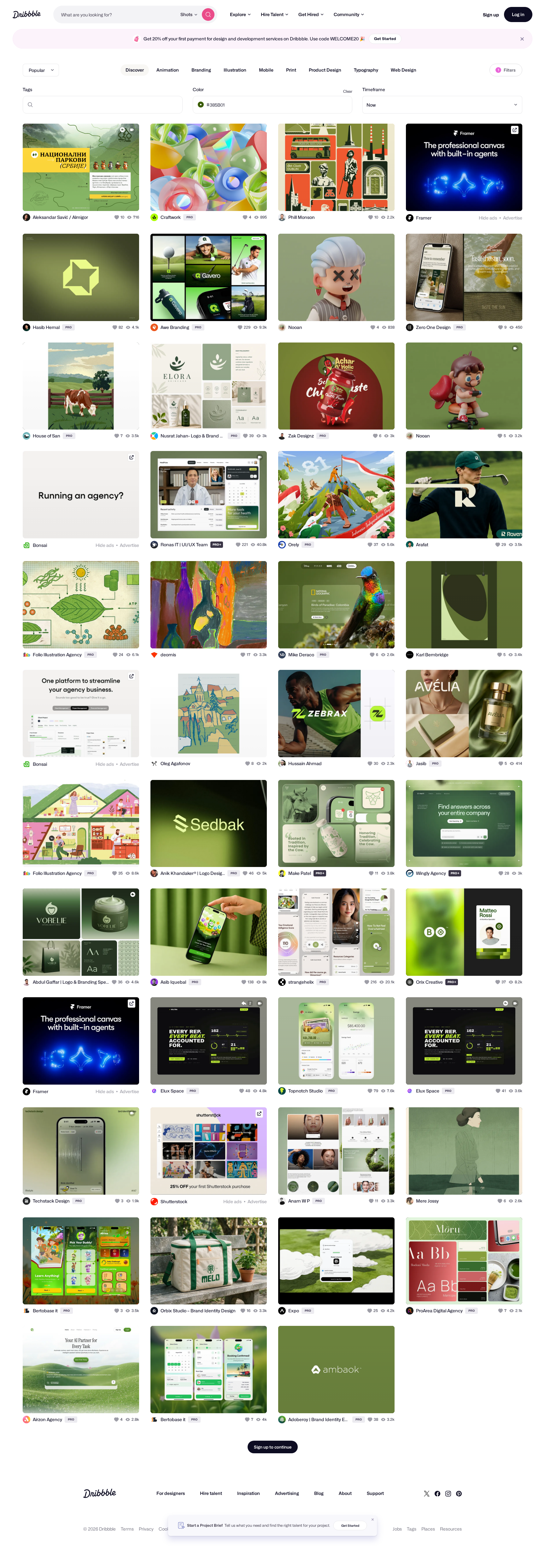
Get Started (385, 38)
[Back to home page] (27, 14)
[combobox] (115, 14)
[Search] (208, 14)
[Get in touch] (102, 199)
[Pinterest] (459, 1493)
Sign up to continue (272, 1446)
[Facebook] (437, 1493)
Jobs (397, 1528)
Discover (135, 70)
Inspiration (248, 1493)
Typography (366, 70)
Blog (319, 1493)
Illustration (235, 70)
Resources (451, 1528)
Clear (347, 91)
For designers (170, 1493)
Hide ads (488, 217)
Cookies (167, 1528)
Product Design (325, 70)
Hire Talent (272, 14)
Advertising (287, 1493)
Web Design (403, 70)
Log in (518, 14)
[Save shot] (114, 199)
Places (428, 1528)
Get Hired (308, 14)
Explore (238, 14)
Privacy (146, 1528)
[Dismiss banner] (373, 1519)
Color (198, 89)
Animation (167, 70)
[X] (427, 1493)
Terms (127, 1528)
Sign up (491, 14)
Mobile (266, 70)
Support (375, 1493)
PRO (189, 217)
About (345, 1493)
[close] (522, 39)
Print (291, 70)
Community (346, 14)
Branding (201, 70)
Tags (27, 89)
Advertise (512, 217)
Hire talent (211, 1493)
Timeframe (373, 89)
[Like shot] (127, 199)
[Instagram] (448, 1493)
